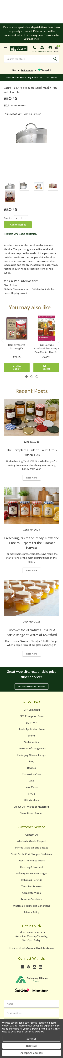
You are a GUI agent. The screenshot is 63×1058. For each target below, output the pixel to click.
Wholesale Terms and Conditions (31, 905)
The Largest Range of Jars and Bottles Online (31, 77)
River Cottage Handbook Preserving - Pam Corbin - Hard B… (46, 349)
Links (31, 780)
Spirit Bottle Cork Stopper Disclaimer (31, 854)
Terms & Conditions (31, 899)
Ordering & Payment (31, 867)
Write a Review (32, 113)
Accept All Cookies (32, 1053)
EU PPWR (31, 722)
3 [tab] (37, 376)
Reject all (31, 1045)
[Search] (55, 59)
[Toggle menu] (5, 49)
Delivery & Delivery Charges (31, 873)
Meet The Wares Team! (32, 860)
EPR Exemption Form (31, 716)
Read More (31, 477)
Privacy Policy (31, 912)
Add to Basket (17, 367)
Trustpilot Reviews (31, 886)
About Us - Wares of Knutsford (31, 806)
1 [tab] (26, 376)
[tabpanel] (17, 345)
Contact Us (31, 834)
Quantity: (8, 218)
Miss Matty (32, 787)
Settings (31, 1038)
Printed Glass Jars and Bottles (31, 847)
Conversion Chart (31, 774)
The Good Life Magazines (31, 748)
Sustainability (31, 742)
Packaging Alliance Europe (31, 755)
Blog (31, 761)
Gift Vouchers (31, 800)
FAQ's (31, 793)
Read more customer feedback (31, 686)
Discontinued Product (32, 813)
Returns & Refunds (31, 879)
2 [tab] (31, 376)
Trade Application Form (32, 729)
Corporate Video (31, 892)
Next (59, 340)
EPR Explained (31, 709)
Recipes (31, 767)
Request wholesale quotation (20, 233)
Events (31, 735)
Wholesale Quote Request (31, 841)
